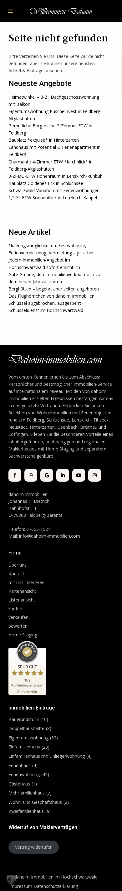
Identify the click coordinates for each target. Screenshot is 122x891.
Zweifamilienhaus (26, 811)
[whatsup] (30, 475)
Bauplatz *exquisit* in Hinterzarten (43, 140)
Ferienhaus (19, 765)
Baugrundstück (23, 719)
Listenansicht (22, 600)
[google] (46, 475)
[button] (11, 880)
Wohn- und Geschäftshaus (35, 802)
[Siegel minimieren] (43, 651)
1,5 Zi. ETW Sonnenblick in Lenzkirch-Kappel (52, 197)
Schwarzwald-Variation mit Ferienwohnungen (53, 190)
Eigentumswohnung (28, 738)
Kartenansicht (22, 591)
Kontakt (16, 574)
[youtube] (78, 475)
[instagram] (94, 475)
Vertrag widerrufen (34, 847)
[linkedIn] (62, 475)
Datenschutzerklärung (55, 886)
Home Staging (22, 635)
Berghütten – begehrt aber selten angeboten (53, 289)
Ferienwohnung (24, 774)
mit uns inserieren (26, 582)
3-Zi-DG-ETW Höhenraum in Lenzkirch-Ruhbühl (56, 176)
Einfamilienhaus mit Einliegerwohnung (46, 756)
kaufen (15, 608)
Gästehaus (19, 784)
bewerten (18, 626)
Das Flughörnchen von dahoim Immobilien (51, 296)
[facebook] (14, 475)
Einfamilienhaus (24, 747)
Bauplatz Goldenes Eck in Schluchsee (45, 183)
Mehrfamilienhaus (26, 793)
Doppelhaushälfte (26, 728)
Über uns (17, 565)
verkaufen (18, 617)
